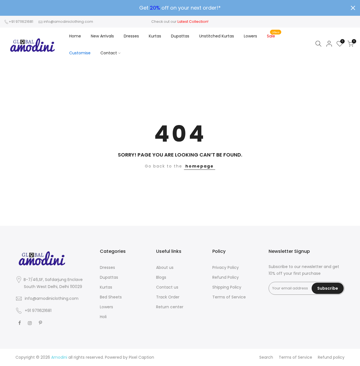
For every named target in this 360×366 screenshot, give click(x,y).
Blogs (161, 277)
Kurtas (155, 36)
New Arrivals (102, 36)
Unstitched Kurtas (216, 36)
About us (165, 267)
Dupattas (180, 36)
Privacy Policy (225, 267)
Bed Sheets (111, 297)
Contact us (167, 287)
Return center (169, 307)
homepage (199, 166)
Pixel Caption (141, 357)
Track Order (167, 297)
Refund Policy (225, 277)
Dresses (131, 36)
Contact (108, 53)
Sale (273, 34)
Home (75, 36)
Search (266, 357)
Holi (103, 317)
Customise (80, 53)
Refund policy (331, 357)
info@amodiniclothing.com (68, 21)
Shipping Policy (226, 287)
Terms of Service (229, 297)
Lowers (250, 36)
